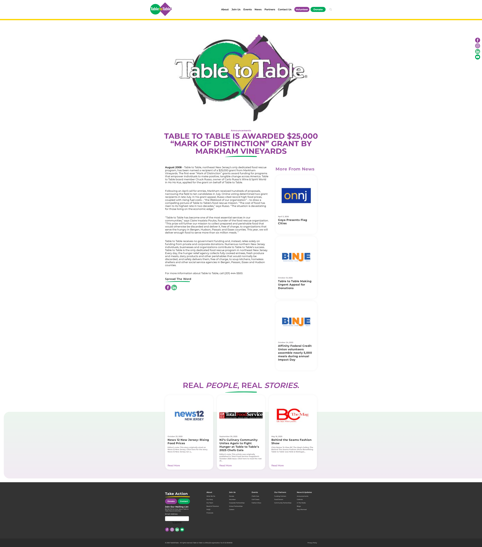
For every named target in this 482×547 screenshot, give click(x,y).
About (225, 9)
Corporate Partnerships (237, 503)
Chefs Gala (255, 496)
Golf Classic (255, 499)
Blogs (299, 506)
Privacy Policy (312, 543)
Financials (209, 513)
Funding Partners (280, 496)
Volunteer (302, 9)
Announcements (241, 130)
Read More (174, 465)
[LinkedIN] (477, 51)
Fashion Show (256, 503)
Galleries (300, 499)
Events (247, 9)
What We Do (210, 496)
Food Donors (278, 499)
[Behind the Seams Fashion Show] (292, 415)
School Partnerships (236, 506)
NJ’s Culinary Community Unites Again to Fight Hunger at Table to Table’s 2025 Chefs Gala (239, 445)
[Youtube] (477, 56)
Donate (318, 9)
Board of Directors (212, 506)
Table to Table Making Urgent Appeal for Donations (294, 285)
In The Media (301, 503)
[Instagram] (477, 45)
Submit (177, 522)
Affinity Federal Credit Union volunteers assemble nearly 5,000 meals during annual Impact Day (295, 352)
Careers (231, 509)
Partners (269, 9)
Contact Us (284, 9)
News (258, 9)
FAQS (208, 509)
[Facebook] (477, 40)
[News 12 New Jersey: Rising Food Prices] (189, 415)
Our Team (209, 503)
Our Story (209, 499)
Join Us (236, 9)
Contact (184, 501)
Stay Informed (302, 509)
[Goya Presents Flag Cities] (296, 195)
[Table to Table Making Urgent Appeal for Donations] (296, 257)
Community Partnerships (282, 503)
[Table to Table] (160, 9)
